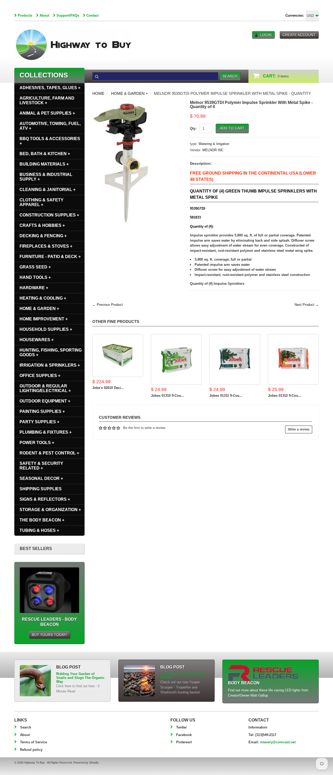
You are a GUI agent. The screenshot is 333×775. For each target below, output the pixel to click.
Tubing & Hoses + (39, 530)
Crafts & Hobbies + (42, 225)
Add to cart (232, 128)
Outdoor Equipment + (45, 401)
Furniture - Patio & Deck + (50, 256)
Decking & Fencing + (43, 236)
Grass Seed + (35, 267)
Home (98, 93)
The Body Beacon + (42, 520)
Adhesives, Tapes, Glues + (50, 87)
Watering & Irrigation (213, 144)
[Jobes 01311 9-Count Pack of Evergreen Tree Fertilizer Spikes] (234, 359)
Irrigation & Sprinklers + (50, 365)
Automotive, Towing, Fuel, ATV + (50, 125)
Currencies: (294, 15)
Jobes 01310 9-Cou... (167, 396)
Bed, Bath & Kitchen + (45, 153)
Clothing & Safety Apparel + (41, 202)
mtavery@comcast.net (278, 742)
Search (25, 727)
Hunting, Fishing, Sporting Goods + (51, 352)
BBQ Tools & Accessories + (50, 140)
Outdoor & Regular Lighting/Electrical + (45, 388)
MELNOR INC (212, 150)
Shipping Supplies (41, 489)
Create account (299, 35)
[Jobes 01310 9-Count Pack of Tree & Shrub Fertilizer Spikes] (176, 359)
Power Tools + (37, 442)
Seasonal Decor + (41, 478)
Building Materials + (44, 164)
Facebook (184, 735)
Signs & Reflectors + (45, 499)
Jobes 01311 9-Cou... (225, 396)
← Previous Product (107, 305)
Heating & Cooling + (43, 298)
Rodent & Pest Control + (49, 453)
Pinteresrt (184, 742)
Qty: (193, 128)
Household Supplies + (46, 329)
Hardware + (34, 288)
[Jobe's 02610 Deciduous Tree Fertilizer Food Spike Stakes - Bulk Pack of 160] (117, 355)
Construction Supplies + (49, 215)
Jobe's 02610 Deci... (108, 388)
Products (25, 15)
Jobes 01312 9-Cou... (284, 396)
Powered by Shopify (85, 762)
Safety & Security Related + (41, 465)
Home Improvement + (44, 319)
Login (266, 35)
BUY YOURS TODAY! (49, 635)
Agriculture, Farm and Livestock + (47, 100)
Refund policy (31, 750)
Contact (92, 15)
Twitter (181, 727)
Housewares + (37, 339)
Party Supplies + (39, 422)
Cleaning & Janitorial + (47, 189)
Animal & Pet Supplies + (47, 113)
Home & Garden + (129, 93)
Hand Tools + (35, 277)
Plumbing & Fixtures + (46, 432)
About (44, 15)
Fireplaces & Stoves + (46, 246)
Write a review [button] (298, 429)
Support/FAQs (67, 15)
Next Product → (306, 305)
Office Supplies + (40, 375)
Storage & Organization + (50, 509)
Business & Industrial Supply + (46, 176)
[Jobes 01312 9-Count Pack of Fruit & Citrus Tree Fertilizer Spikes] (293, 359)
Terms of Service (33, 742)
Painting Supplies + (42, 411)
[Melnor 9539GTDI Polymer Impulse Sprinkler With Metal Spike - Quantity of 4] (122, 103)
